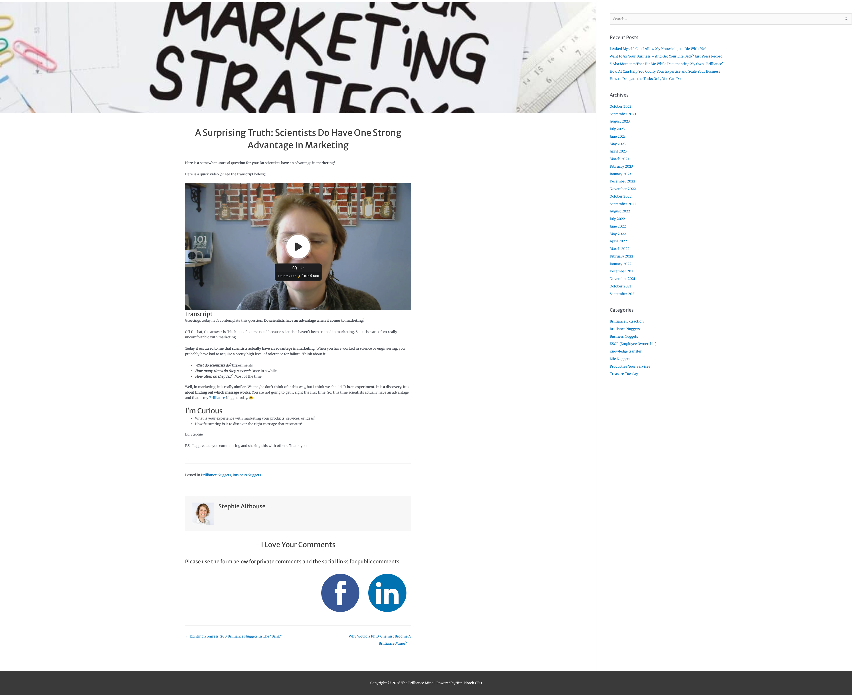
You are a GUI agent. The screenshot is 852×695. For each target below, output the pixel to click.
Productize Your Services (630, 366)
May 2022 (618, 234)
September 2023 (623, 114)
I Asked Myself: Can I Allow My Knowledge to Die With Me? (658, 49)
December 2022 (622, 181)
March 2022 (619, 249)
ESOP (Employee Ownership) (633, 344)
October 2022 (621, 196)
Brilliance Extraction (627, 321)
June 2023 (618, 136)
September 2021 (623, 294)
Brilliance (217, 398)
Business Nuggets (247, 475)
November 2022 (623, 189)
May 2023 (618, 144)
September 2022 (623, 204)
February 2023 (621, 166)
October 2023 (620, 106)
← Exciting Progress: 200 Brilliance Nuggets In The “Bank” (233, 636)
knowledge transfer (626, 351)
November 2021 (622, 279)
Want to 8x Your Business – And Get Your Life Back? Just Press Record (666, 56)
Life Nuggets (620, 359)
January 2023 (620, 174)
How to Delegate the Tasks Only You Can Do (645, 79)
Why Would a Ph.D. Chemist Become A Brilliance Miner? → (380, 637)
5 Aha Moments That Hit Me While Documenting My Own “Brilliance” (667, 64)
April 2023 (618, 151)
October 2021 (620, 286)
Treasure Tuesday (624, 374)
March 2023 (619, 159)
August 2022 (620, 211)
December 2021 (622, 271)
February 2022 (621, 256)
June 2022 (618, 226)
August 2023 (620, 121)
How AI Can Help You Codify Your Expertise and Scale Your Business (665, 71)
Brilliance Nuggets (216, 475)
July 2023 (617, 129)
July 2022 (617, 219)
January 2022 (620, 264)
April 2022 (618, 241)
